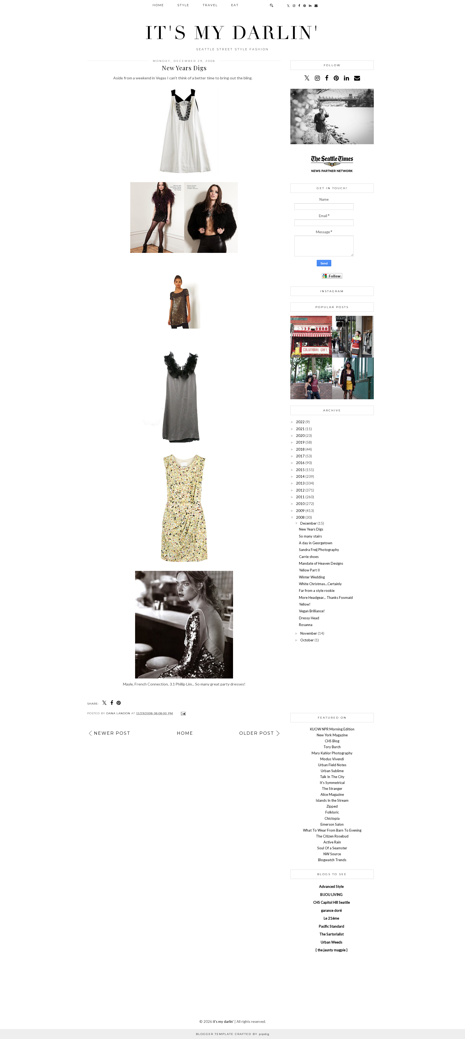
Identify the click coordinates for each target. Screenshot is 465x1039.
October (307, 640)
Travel (210, 5)
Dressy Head (309, 618)
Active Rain (332, 842)
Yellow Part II (309, 570)
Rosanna (305, 625)
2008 (300, 517)
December (308, 523)
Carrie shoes (309, 556)
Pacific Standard (331, 926)
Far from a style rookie (316, 590)
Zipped (332, 806)
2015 (300, 470)
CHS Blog (332, 741)
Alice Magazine (332, 794)
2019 (300, 442)
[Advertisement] (332, 678)
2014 (300, 476)
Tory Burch (332, 747)
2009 (300, 510)
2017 (300, 456)
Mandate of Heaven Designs (321, 563)
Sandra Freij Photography (319, 549)
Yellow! (305, 604)
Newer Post (112, 733)
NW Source (332, 854)
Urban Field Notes (332, 765)
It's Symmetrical (332, 782)
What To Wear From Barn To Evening (332, 830)
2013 (300, 483)
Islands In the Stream (332, 800)
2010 (300, 503)
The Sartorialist (331, 934)
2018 (300, 449)
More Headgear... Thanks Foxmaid (326, 597)
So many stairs (310, 536)
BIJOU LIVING (331, 894)
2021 (300, 429)
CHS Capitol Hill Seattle (331, 902)
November (308, 633)
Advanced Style (331, 886)
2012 (300, 490)
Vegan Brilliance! (312, 611)
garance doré (331, 910)
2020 (300, 435)
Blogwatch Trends (332, 860)
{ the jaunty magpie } (331, 950)
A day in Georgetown (315, 543)
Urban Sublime (332, 771)
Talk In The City (332, 777)
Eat (235, 5)
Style (183, 5)
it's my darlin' (232, 33)
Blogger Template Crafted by (232, 1034)
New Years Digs (311, 529)
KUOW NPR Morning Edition (332, 729)
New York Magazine (332, 735)
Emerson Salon (332, 824)
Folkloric (332, 812)
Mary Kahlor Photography (332, 753)
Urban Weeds (331, 942)
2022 (300, 422)
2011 (300, 497)
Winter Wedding (312, 577)
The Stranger (332, 788)
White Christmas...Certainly (320, 584)
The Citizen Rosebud (332, 836)
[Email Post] (182, 713)
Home (158, 5)
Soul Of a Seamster (332, 848)
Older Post (256, 733)
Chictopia (332, 818)
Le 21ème (331, 918)
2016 (300, 463)
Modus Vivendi (332, 759)
